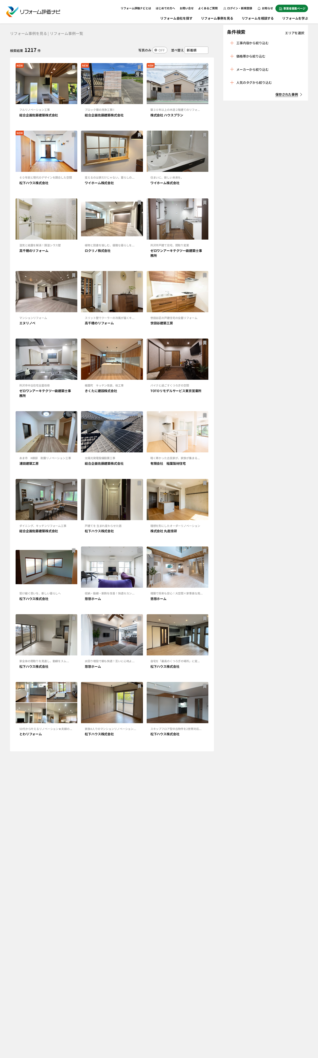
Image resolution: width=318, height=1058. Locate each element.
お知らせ (267, 8)
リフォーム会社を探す (176, 18)
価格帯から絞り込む (250, 56)
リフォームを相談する (258, 18)
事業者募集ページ (294, 8)
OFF (162, 50)
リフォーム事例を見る (217, 18)
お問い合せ (186, 8)
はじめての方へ (165, 8)
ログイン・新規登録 (239, 8)
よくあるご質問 (207, 8)
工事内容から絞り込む (252, 43)
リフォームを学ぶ (295, 18)
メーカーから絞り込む (252, 69)
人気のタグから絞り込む (254, 82)
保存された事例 (286, 94)
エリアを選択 (294, 33)
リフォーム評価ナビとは (136, 8)
